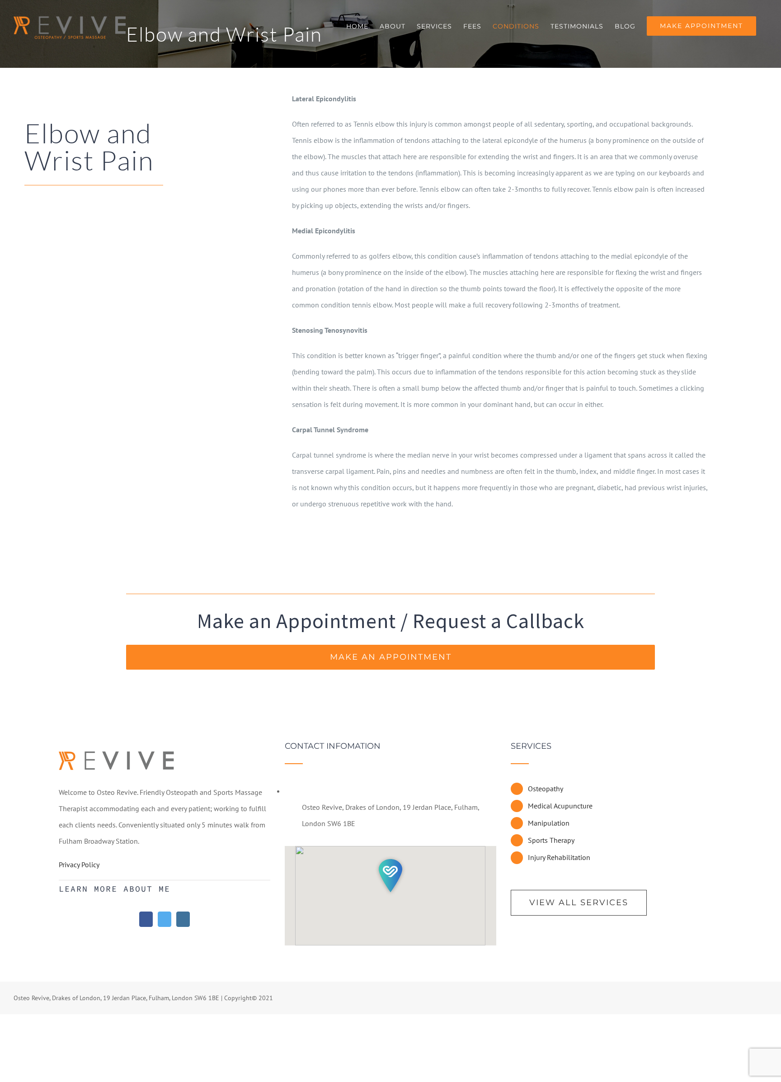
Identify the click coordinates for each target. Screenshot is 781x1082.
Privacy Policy (79, 864)
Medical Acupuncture (560, 805)
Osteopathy (545, 788)
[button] (390, 875)
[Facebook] (146, 919)
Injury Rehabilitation (559, 857)
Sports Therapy (551, 840)
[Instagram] (183, 919)
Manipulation (548, 822)
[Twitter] (164, 919)
